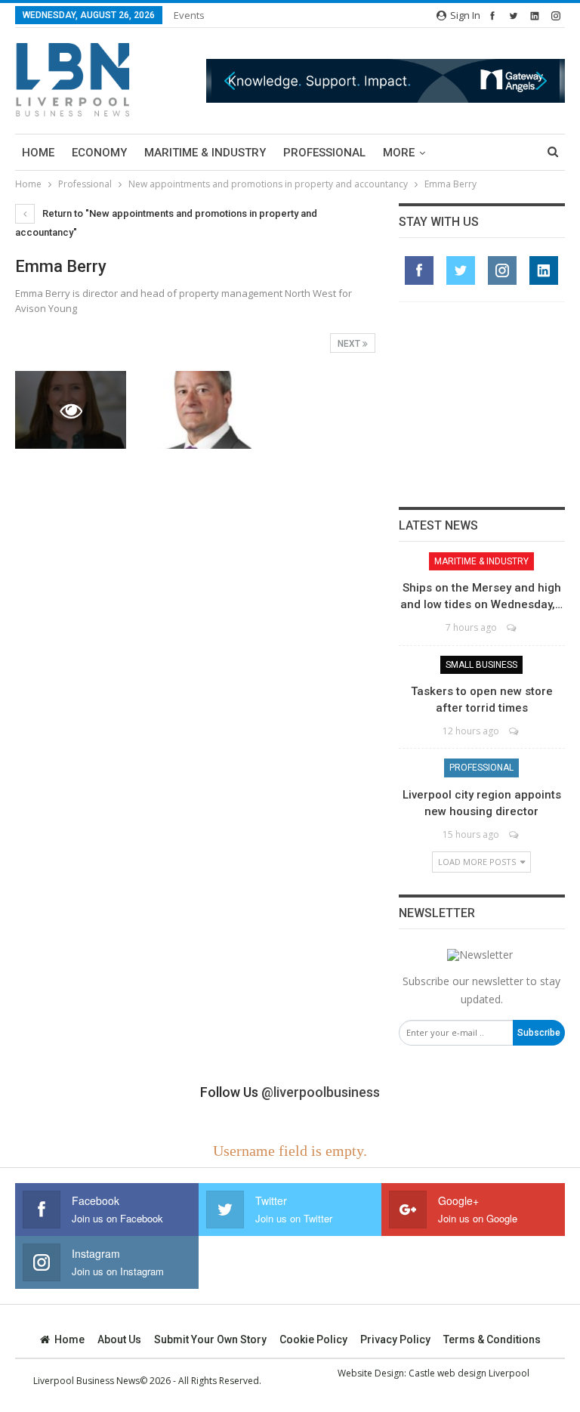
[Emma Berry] (195, 410)
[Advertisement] (481, 404)
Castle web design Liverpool (469, 1373)
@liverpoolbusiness (320, 1092)
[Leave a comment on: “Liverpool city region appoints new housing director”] (514, 834)
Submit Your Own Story (210, 1339)
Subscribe (538, 1032)
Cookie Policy (313, 1339)
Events (189, 15)
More (399, 152)
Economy (99, 152)
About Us (119, 1339)
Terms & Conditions (492, 1339)
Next (350, 343)
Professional (324, 152)
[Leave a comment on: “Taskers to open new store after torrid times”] (514, 731)
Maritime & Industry (205, 152)
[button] (385, 80)
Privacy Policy (395, 1339)
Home (38, 152)
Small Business (481, 665)
